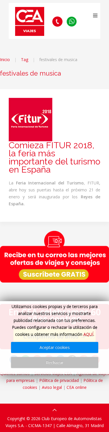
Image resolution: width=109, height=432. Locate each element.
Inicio (5, 59)
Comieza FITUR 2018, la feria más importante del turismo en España (54, 157)
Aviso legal (52, 387)
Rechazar (54, 362)
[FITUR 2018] (30, 119)
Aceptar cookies (55, 347)
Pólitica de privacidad (59, 380)
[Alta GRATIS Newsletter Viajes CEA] (54, 256)
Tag (24, 59)
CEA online (77, 387)
